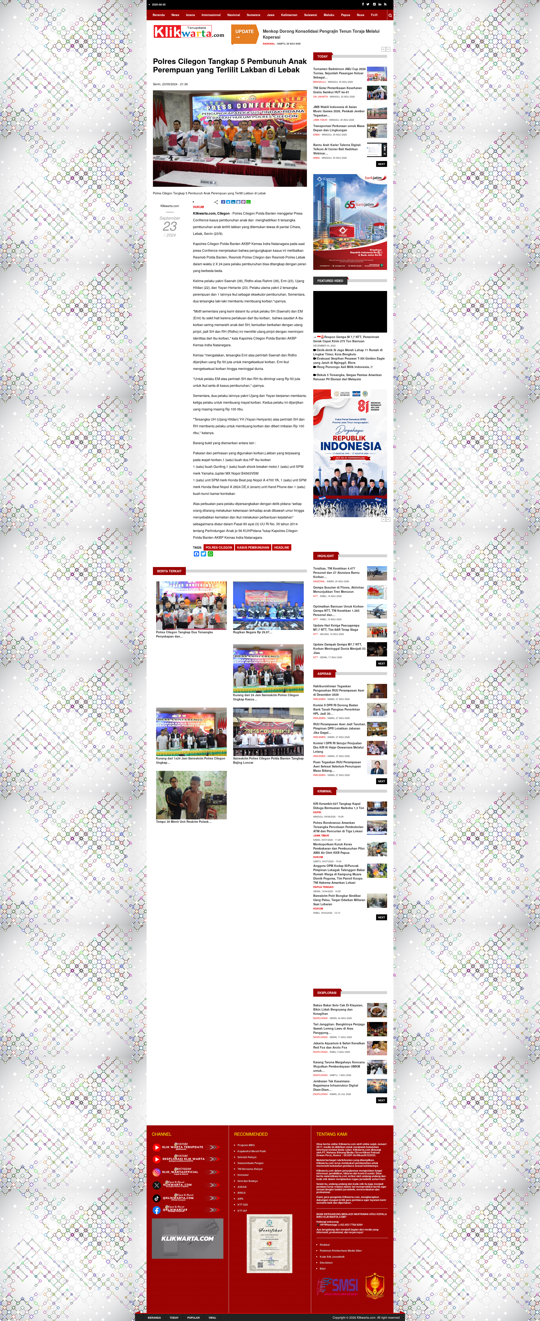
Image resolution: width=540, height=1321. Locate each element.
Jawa (270, 15)
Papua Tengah (323, 887)
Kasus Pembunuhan (253, 547)
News (175, 15)
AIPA (240, 1199)
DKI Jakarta (320, 96)
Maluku (329, 15)
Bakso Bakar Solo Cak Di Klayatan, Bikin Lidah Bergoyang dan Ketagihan (338, 1009)
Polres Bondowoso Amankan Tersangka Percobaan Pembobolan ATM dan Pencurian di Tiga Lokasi (338, 826)
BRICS (242, 1193)
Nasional (233, 15)
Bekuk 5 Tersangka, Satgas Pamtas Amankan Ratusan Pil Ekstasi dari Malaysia (347, 377)
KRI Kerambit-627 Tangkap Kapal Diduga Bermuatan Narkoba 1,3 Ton (338, 805)
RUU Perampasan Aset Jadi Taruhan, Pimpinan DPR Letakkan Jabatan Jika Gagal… (339, 728)
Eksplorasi (320, 1018)
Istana (190, 15)
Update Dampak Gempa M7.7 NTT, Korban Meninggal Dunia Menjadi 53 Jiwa (339, 648)
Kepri (317, 812)
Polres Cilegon (219, 547)
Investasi (243, 1175)
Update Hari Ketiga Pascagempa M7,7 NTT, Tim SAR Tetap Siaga (336, 627)
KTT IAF (242, 1211)
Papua (345, 15)
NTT (315, 596)
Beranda (159, 15)
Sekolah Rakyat (247, 1157)
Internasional (211, 15)
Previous (384, 49)
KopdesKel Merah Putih (252, 1151)
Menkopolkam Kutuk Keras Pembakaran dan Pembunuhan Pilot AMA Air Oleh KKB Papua (339, 848)
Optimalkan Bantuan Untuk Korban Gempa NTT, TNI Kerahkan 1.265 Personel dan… (338, 610)
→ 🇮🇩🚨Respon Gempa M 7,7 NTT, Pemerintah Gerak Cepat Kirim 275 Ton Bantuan (346, 339)
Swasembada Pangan (250, 1163)
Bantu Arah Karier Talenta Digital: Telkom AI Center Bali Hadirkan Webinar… (337, 149)
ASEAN (242, 1187)
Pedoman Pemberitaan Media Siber (341, 1250)
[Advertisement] (350, 536)
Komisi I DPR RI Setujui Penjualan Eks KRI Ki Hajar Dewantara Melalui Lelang (338, 747)
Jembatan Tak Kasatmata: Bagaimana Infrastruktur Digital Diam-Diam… (335, 1085)
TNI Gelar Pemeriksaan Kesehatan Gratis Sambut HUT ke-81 (337, 90)
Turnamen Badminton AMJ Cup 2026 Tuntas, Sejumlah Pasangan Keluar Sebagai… (339, 73)
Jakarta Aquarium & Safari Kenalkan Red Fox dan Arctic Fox (339, 1045)
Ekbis (316, 134)
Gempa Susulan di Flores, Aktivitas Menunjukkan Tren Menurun (338, 589)
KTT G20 (243, 1204)
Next (388, 49)
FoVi (374, 15)
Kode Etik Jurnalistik (332, 1257)
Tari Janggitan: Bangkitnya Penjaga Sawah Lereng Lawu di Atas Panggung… (339, 1028)
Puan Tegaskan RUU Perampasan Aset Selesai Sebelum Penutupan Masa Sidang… (337, 766)
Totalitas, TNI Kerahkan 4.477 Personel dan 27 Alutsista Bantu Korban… (336, 572)
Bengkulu (319, 81)
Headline (281, 547)
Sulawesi (310, 15)
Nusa (360, 15)
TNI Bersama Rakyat (250, 1169)
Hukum (198, 207)
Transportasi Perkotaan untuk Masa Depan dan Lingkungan (338, 128)
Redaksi (325, 1245)
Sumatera (253, 15)
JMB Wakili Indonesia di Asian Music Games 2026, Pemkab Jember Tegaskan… (339, 111)
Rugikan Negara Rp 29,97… (252, 632)
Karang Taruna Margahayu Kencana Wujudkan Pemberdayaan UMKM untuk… (339, 1066)
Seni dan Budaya (248, 1181)
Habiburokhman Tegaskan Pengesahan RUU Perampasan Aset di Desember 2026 (338, 690)
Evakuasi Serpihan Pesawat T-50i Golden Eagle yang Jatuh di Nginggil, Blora (349, 360)
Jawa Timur (320, 119)
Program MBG (246, 1145)
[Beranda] (190, 31)
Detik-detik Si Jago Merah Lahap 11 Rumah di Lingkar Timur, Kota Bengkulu (348, 352)
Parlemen (319, 699)
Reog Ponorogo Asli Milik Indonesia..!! (345, 367)
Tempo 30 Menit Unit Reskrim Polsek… (184, 821)
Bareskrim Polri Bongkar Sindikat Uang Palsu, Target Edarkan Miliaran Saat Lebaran (339, 899)
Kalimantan (289, 15)
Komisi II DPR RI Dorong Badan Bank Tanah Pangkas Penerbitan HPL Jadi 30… (336, 709)
